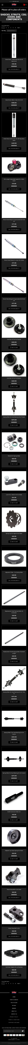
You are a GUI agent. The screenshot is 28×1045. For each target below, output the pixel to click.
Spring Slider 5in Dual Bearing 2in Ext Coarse (14, 773)
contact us (14, 1014)
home (14, 997)
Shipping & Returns (13, 1022)
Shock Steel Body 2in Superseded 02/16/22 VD (14, 299)
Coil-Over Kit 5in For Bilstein (14, 378)
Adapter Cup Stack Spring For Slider (14, 850)
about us (14, 1011)
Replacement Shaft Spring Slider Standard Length (14, 652)
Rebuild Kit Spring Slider (14, 456)
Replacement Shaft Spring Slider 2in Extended (14, 612)
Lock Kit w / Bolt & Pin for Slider (14, 495)
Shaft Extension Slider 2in (14, 812)
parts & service (14, 999)
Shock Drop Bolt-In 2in (14, 928)
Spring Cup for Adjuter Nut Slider (14, 533)
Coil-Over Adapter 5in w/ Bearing (14, 967)
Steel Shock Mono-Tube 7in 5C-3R (14, 100)
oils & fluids (14, 1002)
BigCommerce (23, 1042)
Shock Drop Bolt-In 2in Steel (14, 889)
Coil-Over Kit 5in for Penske (14, 339)
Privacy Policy (14, 1017)
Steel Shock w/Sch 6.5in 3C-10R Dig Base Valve (14, 139)
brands (14, 1008)
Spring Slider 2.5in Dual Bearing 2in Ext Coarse (14, 733)
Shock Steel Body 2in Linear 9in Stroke (14, 260)
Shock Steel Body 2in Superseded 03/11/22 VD (14, 220)
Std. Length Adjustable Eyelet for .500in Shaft (14, 180)
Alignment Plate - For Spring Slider (14, 572)
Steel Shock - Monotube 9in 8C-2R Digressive (14, 60)
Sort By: (4, 30)
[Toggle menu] (4, 5)
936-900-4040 (15, 1)
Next (18, 28)
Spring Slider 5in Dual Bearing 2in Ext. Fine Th (14, 693)
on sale (14, 1005)
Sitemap (18, 1043)
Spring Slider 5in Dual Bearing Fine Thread (14, 417)
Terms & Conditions (14, 1019)
